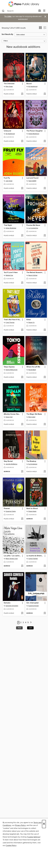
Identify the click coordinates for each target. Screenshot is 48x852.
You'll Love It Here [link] (11, 273)
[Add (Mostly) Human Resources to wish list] (22, 424)
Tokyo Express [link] (9, 367)
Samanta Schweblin (12, 606)
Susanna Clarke (11, 511)
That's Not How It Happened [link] (12, 320)
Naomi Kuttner (32, 275)
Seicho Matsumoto (11, 370)
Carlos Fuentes (33, 559)
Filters (6, 41)
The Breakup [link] (31, 461)
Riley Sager (9, 86)
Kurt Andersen (32, 464)
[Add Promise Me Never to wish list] (44, 235)
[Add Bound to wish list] (44, 94)
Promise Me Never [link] (33, 225)
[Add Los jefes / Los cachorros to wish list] (22, 566)
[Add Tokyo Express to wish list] (22, 377)
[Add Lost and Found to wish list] (44, 188)
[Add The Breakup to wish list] (44, 471)
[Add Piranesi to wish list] (22, 518)
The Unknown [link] (9, 84)
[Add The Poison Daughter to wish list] (44, 141)
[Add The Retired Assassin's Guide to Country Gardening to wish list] (44, 282)
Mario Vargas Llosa (12, 559)
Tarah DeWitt (32, 181)
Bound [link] (29, 84)
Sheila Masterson (33, 134)
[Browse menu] (44, 10)
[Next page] (30, 622)
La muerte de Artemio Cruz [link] (35, 556)
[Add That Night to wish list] (22, 235)
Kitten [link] (28, 320)
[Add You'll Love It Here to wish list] (22, 282)
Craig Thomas (10, 322)
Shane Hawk (32, 511)
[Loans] (40, 11)
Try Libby (7, 16)
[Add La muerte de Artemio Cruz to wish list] (44, 566)
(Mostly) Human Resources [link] (12, 414)
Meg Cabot (31, 417)
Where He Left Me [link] (33, 367)
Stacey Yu (31, 322)
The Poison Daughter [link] (34, 131)
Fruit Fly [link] (7, 178)
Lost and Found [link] (32, 178)
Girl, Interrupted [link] (32, 603)
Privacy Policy (20, 825)
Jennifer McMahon (11, 464)
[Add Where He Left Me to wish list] (44, 377)
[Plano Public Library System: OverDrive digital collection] (24, 4)
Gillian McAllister (11, 228)
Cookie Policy (11, 845)
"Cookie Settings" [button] (33, 837)
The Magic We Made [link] (34, 414)
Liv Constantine (33, 228)
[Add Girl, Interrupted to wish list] (44, 613)
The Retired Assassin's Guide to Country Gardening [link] (35, 273)
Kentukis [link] (7, 603)
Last (30, 628)
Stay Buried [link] (8, 461)
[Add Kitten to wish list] (44, 330)
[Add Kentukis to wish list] (22, 613)
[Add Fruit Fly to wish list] (22, 188)
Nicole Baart (32, 370)
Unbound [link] (7, 131)
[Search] (3, 11)
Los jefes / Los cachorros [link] (12, 556)
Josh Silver (9, 181)
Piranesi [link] (7, 509)
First (19, 628)
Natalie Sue (9, 275)
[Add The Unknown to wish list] (22, 94)
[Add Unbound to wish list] (22, 141)
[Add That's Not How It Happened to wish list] (22, 330)
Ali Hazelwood (32, 86)
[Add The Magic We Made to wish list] (44, 424)
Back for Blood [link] (32, 509)
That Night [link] (8, 225)
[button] (40, 28)
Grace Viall (9, 417)
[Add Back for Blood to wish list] (44, 518)
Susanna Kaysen (33, 606)
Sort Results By (7, 34)
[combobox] (19, 11)
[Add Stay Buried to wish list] (22, 471)
